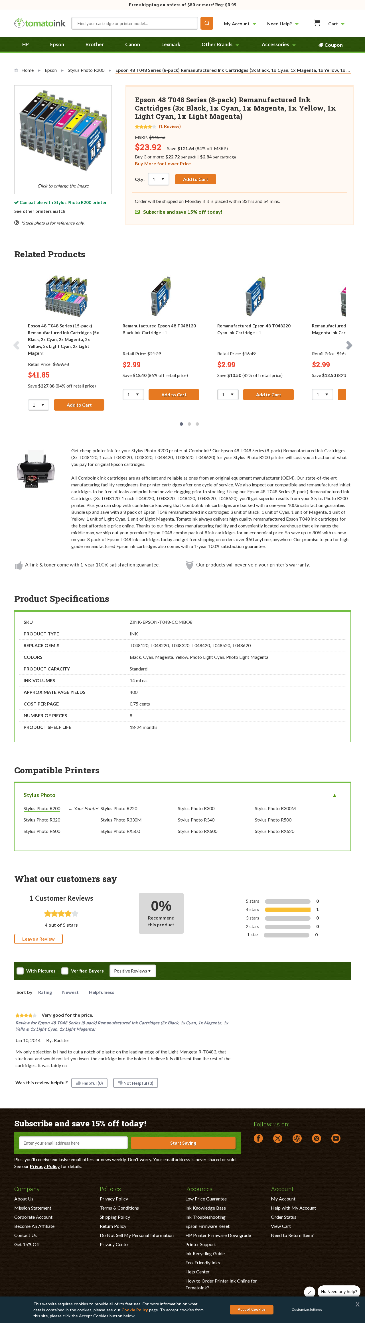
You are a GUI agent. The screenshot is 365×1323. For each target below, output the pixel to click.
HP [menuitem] (25, 44)
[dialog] (182, 1310)
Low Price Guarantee (206, 1198)
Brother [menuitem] (95, 44)
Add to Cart (195, 179)
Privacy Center (114, 1244)
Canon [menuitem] (132, 44)
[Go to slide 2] (189, 424)
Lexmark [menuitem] (170, 44)
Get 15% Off (27, 1244)
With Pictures (41, 971)
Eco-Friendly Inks (202, 1262)
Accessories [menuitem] (275, 44)
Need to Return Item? (292, 1235)
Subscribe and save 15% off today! (182, 212)
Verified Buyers (87, 971)
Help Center (197, 1271)
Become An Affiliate (34, 1226)
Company (27, 1188)
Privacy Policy (45, 1166)
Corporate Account (33, 1217)
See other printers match (39, 211)
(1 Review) (170, 126)
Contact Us (25, 1235)
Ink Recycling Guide (205, 1253)
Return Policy (113, 1226)
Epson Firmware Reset (207, 1226)
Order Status (283, 1217)
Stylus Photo (39, 795)
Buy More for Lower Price (163, 163)
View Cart (281, 1226)
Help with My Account (293, 1207)
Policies (110, 1188)
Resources (198, 1188)
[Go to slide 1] (181, 424)
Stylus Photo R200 (72, 202)
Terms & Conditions (119, 1207)
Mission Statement (32, 1207)
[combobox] (142, 23)
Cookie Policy (134, 1309)
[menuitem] (240, 23)
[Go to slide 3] (197, 424)
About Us (23, 1198)
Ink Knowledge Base (205, 1207)
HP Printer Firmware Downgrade (218, 1235)
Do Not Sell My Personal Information (137, 1235)
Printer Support (200, 1244)
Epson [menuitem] (57, 44)
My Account (283, 1198)
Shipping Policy (115, 1217)
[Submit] (206, 23)
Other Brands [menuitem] (217, 44)
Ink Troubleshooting (205, 1217)
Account (282, 1188)
